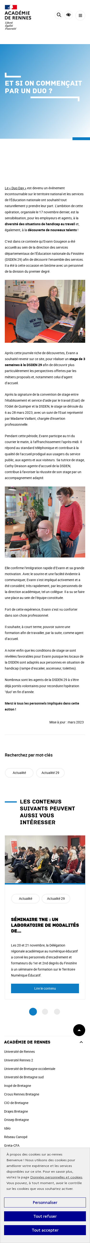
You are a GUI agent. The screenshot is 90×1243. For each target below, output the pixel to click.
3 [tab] (57, 1012)
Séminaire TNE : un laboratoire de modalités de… (45, 925)
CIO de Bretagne (16, 1102)
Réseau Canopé (15, 1137)
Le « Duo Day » (15, 188)
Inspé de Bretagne (17, 1085)
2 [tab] (45, 1012)
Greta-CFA (11, 1145)
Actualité (19, 772)
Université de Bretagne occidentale (29, 1068)
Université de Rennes (19, 1051)
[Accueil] (18, 17)
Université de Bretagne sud (24, 1077)
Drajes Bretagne (16, 1111)
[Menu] (80, 15)
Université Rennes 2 (18, 1060)
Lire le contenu (45, 988)
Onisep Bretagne (16, 1119)
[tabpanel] (45, 917)
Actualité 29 (50, 772)
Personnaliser (45, 1202)
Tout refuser (45, 1216)
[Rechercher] (59, 15)
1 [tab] (33, 1012)
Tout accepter (45, 1230)
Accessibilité (68, 15)
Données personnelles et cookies (56, 1177)
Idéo (7, 1128)
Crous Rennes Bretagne (21, 1094)
